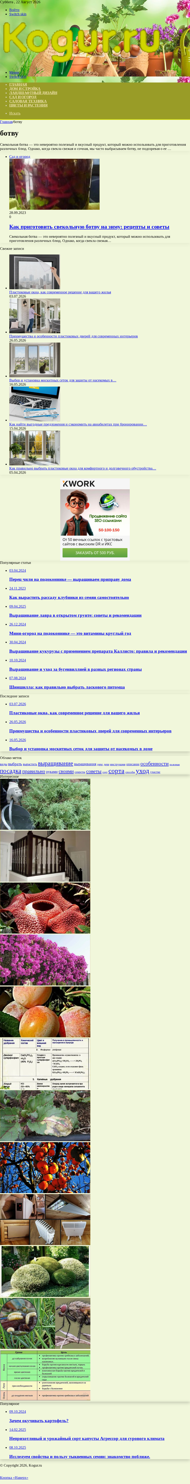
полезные (175, 764)
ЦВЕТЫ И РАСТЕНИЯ (28, 105)
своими (66, 771)
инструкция (117, 764)
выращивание (55, 763)
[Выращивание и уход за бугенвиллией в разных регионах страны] (45, 984)
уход (142, 770)
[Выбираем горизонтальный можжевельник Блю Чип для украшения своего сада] (45, 828)
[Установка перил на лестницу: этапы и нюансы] (45, 880)
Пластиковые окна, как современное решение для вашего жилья (60, 292)
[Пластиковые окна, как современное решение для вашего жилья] (34, 288)
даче (100, 764)
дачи (106, 764)
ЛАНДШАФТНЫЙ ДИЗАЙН (33, 93)
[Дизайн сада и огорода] (81, 65)
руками (52, 771)
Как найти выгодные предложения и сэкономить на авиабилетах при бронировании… (78, 424)
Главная (6, 122)
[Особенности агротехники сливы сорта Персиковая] (45, 1036)
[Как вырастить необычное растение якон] (45, 932)
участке (155, 772)
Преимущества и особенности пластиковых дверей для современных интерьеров (73, 336)
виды (3, 764)
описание (132, 764)
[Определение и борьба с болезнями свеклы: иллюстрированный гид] (45, 1140)
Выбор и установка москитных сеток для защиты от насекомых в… (62, 380)
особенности (154, 763)
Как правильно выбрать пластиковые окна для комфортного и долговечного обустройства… (82, 468)
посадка (10, 770)
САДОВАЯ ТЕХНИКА (28, 101)
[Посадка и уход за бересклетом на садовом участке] (45, 1296)
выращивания (85, 764)
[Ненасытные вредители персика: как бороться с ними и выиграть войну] (45, 1399)
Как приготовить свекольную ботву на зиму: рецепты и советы (89, 227)
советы (93, 771)
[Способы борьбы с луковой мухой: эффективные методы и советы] (45, 1348)
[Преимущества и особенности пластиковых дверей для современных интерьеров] (34, 332)
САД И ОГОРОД (22, 97)
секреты (80, 772)
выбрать (15, 764)
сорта (116, 770)
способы (130, 772)
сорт (105, 772)
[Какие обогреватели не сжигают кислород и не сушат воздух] (45, 1244)
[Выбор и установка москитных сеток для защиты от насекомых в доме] (34, 376)
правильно (33, 771)
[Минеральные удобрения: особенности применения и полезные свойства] (45, 1088)
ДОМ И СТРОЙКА (25, 89)
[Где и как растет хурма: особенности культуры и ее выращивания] (45, 1192)
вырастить (30, 764)
